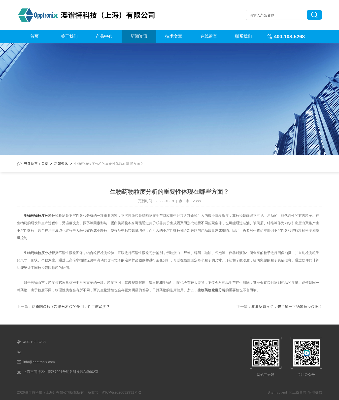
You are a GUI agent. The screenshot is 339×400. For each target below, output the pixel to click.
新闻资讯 (139, 36)
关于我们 (69, 36)
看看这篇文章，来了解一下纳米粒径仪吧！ (286, 306)
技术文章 (173, 36)
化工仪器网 (297, 392)
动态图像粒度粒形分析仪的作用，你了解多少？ (71, 306)
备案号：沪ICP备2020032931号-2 (114, 392)
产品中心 (104, 36)
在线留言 (208, 36)
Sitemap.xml (277, 392)
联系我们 (243, 36)
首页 (34, 36)
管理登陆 (315, 392)
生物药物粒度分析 (38, 216)
